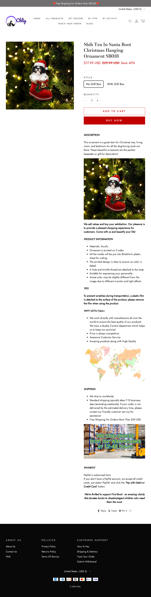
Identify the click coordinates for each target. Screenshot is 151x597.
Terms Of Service (50, 556)
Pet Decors (76, 18)
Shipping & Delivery (87, 551)
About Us (10, 546)
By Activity (110, 18)
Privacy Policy (49, 546)
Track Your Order (69, 23)
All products (54, 18)
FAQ (8, 556)
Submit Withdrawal (87, 561)
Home (37, 18)
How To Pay (83, 546)
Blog (90, 23)
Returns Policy (49, 551)
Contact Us (11, 551)
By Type (93, 18)
